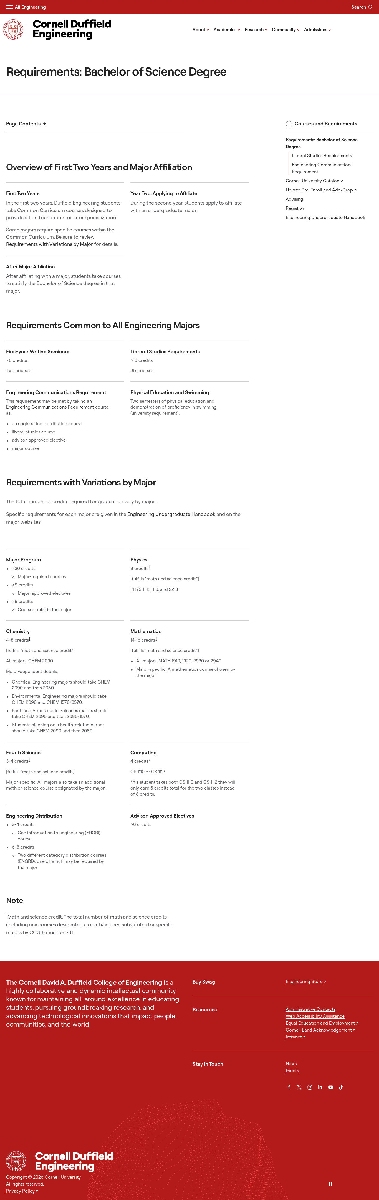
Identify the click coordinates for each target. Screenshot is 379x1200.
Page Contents (23, 123)
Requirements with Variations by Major (49, 244)
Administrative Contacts (310, 1009)
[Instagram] (310, 1087)
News (291, 1063)
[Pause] (330, 1184)
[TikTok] (341, 1087)
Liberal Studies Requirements (322, 155)
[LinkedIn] (320, 1087)
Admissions (317, 29)
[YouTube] (330, 1087)
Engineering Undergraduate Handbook (325, 217)
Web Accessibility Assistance (315, 1016)
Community (286, 29)
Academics (227, 29)
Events (292, 1070)
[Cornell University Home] (16, 1161)
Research (256, 29)
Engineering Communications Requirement (322, 168)
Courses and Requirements (326, 123)
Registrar (295, 208)
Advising (294, 199)
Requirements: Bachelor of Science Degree (322, 143)
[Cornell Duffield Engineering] (201, 1162)
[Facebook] (289, 1087)
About (201, 29)
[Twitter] (299, 1087)
